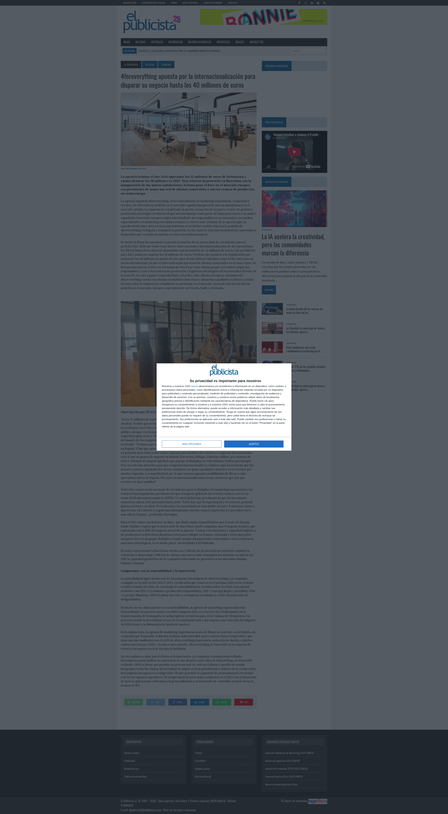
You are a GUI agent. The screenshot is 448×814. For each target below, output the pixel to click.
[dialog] (224, 407)
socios (194, 386)
